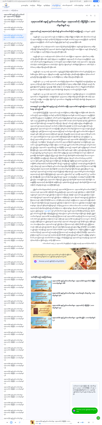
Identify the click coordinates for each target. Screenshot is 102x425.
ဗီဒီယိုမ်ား (39, 5)
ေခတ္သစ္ (87, 5)
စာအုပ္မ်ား (32, 5)
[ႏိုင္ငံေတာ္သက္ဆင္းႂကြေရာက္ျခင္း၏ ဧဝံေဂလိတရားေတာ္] (7, 6)
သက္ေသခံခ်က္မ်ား (78, 5)
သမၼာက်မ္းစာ (47, 211)
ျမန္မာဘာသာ (89, 1)
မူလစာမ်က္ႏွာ (24, 5)
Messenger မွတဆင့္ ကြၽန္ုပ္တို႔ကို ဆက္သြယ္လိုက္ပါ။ (86, 410)
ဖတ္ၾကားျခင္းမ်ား (14, 10)
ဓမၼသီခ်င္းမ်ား (47, 5)
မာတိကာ (33, 16)
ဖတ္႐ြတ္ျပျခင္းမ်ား (56, 5)
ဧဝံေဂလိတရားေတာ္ (67, 5)
